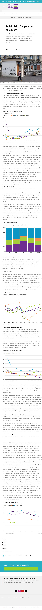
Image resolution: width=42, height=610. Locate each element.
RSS (28, 597)
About (3, 597)
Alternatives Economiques (24, 46)
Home (12, 17)
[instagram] (19, 591)
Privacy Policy (22, 597)
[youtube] (22, 591)
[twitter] (16, 591)
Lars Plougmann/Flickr (35, 82)
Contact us (15, 597)
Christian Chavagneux (11, 46)
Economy (10, 551)
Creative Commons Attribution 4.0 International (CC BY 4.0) (20, 555)
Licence (8, 597)
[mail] (26, 591)
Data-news (16, 17)
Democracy (6, 551)
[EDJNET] (10, 3)
